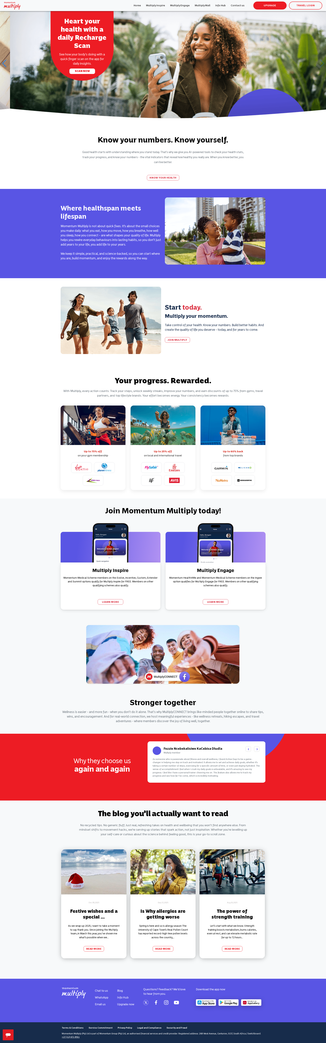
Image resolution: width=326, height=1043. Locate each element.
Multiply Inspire (155, 5)
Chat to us (101, 990)
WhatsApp (101, 997)
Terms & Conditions (73, 1028)
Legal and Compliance (149, 1028)
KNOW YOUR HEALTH (163, 177)
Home (137, 5)
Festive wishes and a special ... (94, 914)
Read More (94, 948)
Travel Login (305, 5)
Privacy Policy (125, 1028)
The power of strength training (232, 914)
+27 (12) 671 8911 (71, 1037)
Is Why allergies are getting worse (162, 914)
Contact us (237, 5)
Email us (100, 1004)
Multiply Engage (180, 5)
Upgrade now (125, 1004)
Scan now (72, 71)
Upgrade (270, 5)
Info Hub (220, 5)
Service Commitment (101, 1028)
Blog (120, 990)
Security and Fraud (177, 1028)
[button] (4, 63)
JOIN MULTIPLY (177, 339)
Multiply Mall (202, 5)
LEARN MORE (110, 601)
